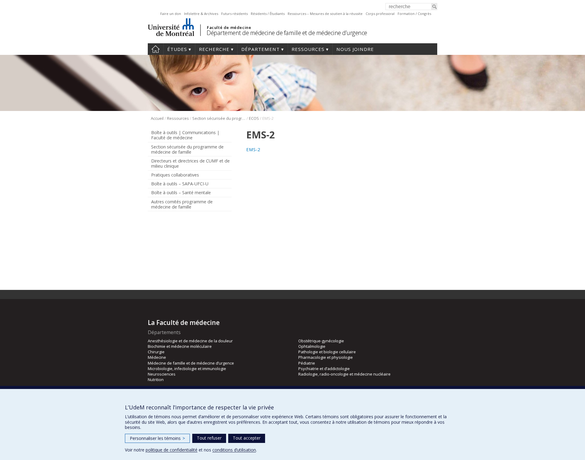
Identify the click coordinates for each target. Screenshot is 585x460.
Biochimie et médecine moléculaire (180, 346)
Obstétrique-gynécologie (321, 341)
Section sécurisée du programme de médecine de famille (219, 118)
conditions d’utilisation (234, 450)
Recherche (214, 49)
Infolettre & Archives (201, 13)
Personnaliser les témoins (157, 438)
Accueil (155, 49)
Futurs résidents (234, 13)
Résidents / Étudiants (268, 13)
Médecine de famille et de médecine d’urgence (191, 363)
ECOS (254, 118)
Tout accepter (247, 438)
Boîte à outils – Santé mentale (181, 192)
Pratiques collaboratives (175, 175)
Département (260, 49)
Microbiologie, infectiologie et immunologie (187, 368)
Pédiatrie (306, 363)
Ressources (308, 49)
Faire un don (170, 13)
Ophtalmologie (311, 346)
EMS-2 (253, 149)
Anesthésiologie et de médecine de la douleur (190, 341)
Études (177, 49)
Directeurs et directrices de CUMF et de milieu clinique (190, 163)
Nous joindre (355, 49)
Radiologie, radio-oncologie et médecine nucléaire (344, 374)
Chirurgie (156, 352)
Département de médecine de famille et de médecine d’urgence (287, 33)
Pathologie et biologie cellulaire (327, 352)
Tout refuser (209, 438)
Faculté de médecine (229, 27)
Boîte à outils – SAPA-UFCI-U (179, 184)
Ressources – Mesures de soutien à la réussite (325, 13)
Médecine (157, 357)
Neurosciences (162, 374)
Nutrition (156, 379)
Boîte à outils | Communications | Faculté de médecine (185, 135)
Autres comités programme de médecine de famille (182, 204)
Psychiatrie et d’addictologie (324, 368)
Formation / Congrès (414, 13)
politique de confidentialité (171, 450)
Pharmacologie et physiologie (325, 357)
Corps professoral (380, 13)
